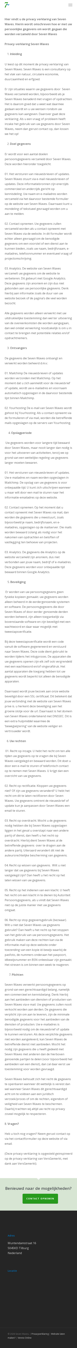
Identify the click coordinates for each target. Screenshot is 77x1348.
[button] (70, 5)
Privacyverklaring (40, 1333)
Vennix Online (24, 1337)
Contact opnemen (40, 1198)
